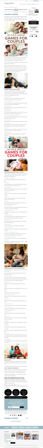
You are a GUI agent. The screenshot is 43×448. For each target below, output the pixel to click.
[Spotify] (13, 416)
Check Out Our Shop (33, 21)
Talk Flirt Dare (8, 101)
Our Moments (7, 110)
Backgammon (7, 339)
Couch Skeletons (8, 227)
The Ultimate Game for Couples (11, 115)
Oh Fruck (6, 201)
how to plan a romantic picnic (12, 386)
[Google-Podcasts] (17, 416)
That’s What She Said (9, 294)
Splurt (6, 196)
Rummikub (6, 333)
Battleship (7, 299)
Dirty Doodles (7, 132)
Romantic (20, 421)
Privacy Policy (22, 445)
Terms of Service (28, 445)
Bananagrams (7, 219)
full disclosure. (17, 12)
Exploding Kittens (8, 210)
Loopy (5, 127)
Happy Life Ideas (9, 3)
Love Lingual (7, 123)
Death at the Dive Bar (9, 178)
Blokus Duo (7, 316)
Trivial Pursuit (8, 276)
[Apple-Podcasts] (11, 416)
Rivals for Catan (8, 307)
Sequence (6, 325)
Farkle (6, 291)
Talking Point (7, 96)
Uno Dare (6, 182)
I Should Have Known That (10, 232)
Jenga (5, 286)
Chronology (7, 311)
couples (16, 421)
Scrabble (6, 320)
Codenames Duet (8, 215)
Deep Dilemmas (7, 187)
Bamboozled (7, 282)
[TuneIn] (21, 416)
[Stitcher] (19, 416)
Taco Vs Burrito (8, 205)
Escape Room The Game (9, 236)
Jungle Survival (8, 106)
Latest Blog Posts (34, 22)
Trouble (6, 328)
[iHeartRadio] (15, 416)
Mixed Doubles (7, 224)
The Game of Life (8, 303)
